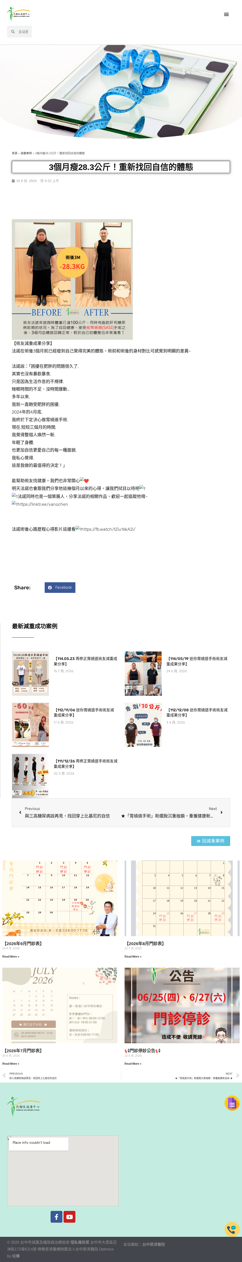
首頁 (14, 153)
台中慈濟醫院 (153, 1244)
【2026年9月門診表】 (23, 943)
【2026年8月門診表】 (145, 943)
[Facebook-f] (56, 1217)
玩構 (16, 1256)
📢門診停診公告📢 (142, 1050)
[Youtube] (69, 1217)
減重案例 (26, 153)
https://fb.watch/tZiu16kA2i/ (108, 529)
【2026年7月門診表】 (23, 1050)
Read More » (10, 956)
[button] (226, 14)
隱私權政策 (79, 1242)
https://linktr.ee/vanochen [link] (43, 504)
